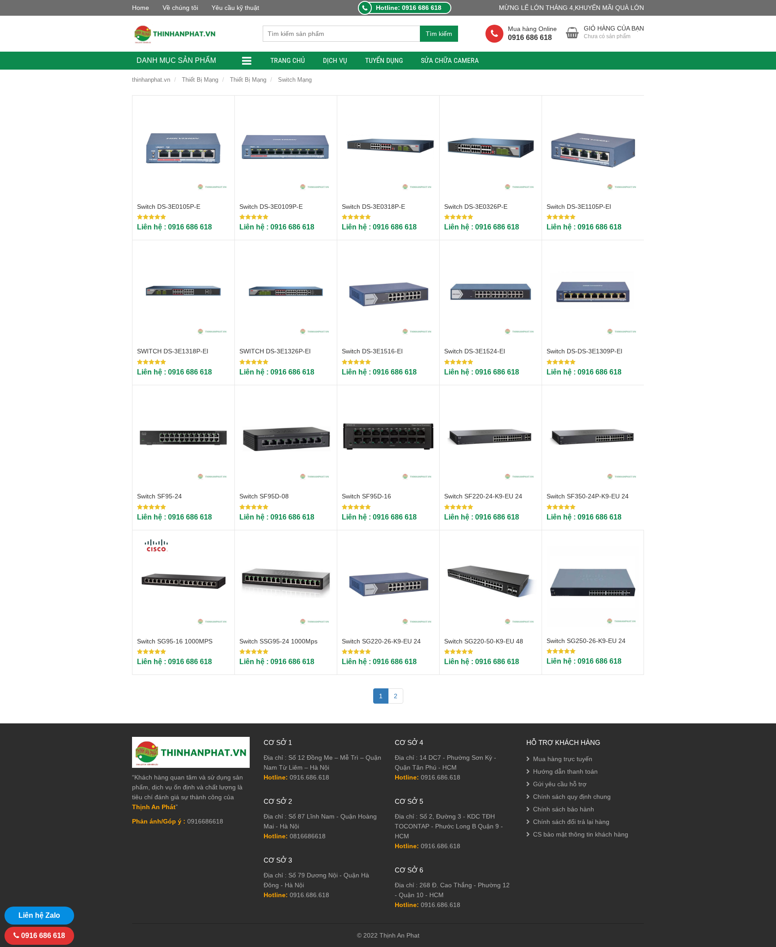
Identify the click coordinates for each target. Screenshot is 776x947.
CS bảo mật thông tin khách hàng (580, 834)
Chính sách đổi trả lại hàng (571, 821)
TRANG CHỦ (287, 60)
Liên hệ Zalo (39, 915)
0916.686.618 (309, 777)
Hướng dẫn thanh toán (565, 771)
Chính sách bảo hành (563, 809)
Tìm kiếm (439, 33)
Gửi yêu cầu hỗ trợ (559, 784)
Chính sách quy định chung (572, 796)
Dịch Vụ (335, 60)
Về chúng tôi (180, 7)
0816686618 (308, 836)
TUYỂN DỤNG (384, 60)
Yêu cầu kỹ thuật (235, 7)
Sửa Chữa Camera (450, 60)
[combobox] (341, 34)
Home (140, 7)
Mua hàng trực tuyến (562, 758)
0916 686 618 (42, 935)
